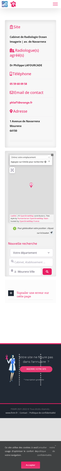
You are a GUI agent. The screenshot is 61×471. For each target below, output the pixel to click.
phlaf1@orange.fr (21, 102)
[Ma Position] (45, 161)
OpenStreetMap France (29, 221)
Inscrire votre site (36, 369)
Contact (23, 412)
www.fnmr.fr (12, 412)
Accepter (30, 465)
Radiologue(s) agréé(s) (24, 53)
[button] (30, 294)
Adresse (20, 111)
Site (17, 26)
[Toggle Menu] (55, 4)
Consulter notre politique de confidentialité (46, 451)
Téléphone (22, 73)
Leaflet (13, 216)
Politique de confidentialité (42, 412)
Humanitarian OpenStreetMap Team (33, 218)
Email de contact (28, 92)
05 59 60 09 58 (18, 84)
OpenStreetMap (27, 216)
